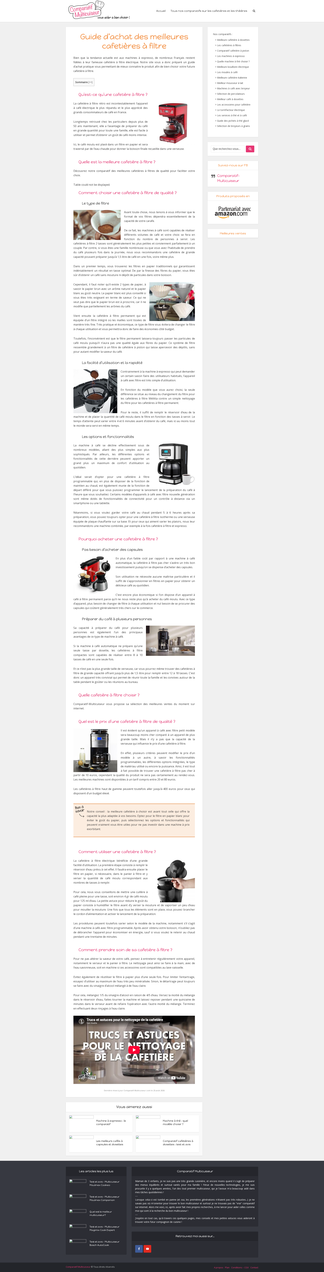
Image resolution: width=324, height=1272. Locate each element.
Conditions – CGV (240, 1267)
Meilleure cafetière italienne (232, 77)
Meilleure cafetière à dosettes (233, 39)
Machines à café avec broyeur (233, 88)
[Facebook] (139, 1249)
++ (90, 82)
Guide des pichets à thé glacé (233, 120)
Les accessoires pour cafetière (233, 104)
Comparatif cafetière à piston (233, 50)
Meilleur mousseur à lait (230, 83)
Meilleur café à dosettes (230, 99)
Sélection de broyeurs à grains (233, 126)
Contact (254, 1267)
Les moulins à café (227, 72)
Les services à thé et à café (232, 115)
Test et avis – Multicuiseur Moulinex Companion (104, 1198)
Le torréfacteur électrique (231, 110)
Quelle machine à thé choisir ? (233, 61)
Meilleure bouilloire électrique (233, 66)
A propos (218, 1267)
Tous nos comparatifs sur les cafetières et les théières (209, 10)
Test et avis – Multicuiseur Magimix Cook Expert (104, 1228)
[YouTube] (147, 1249)
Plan (227, 1267)
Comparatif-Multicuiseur (78, 1266)
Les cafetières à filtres (229, 45)
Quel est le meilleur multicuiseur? (101, 1213)
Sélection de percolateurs (231, 93)
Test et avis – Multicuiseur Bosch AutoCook (104, 1243)
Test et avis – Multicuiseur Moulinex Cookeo (104, 1183)
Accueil (161, 10)
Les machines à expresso (231, 56)
